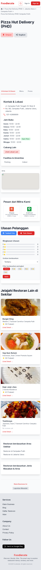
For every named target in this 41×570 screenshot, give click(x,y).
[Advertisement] (20, 62)
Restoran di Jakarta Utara (13, 454)
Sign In (27, 3)
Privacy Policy (8, 533)
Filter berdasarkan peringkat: (13, 266)
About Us (6, 526)
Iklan (4, 514)
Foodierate (7, 3)
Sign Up (35, 3)
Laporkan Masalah (20, 488)
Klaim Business (8, 504)
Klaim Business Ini (20, 484)
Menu (21, 91)
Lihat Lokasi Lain (11, 152)
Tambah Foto (10, 233)
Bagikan (22, 35)
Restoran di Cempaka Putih (14, 451)
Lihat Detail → (8, 327)
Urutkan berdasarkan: (11, 258)
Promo (30, 91)
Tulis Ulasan (27, 233)
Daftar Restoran (9, 511)
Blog (4, 508)
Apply (6, 276)
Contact (6, 529)
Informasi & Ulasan (8, 91)
